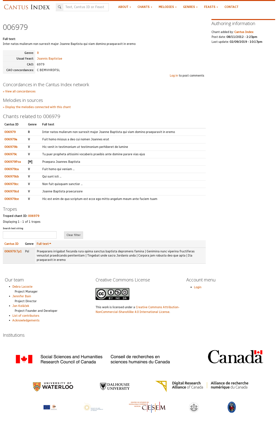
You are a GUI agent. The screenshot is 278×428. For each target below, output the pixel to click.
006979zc (11, 184)
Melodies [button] (167, 7)
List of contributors (25, 315)
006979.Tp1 (13, 251)
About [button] (123, 7)
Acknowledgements (26, 320)
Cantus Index (243, 32)
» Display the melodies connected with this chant (37, 107)
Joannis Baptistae (49, 58)
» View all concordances (19, 91)
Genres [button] (189, 7)
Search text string (13, 228)
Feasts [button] (210, 7)
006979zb (11, 176)
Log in (174, 75)
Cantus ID (11, 244)
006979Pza (12, 162)
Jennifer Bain (21, 296)
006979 (10, 132)
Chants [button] (143, 7)
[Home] (28, 5)
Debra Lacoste (22, 286)
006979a (10, 139)
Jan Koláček (20, 306)
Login (197, 287)
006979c (10, 154)
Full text (43, 244)
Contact (231, 7)
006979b (11, 147)
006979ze (11, 199)
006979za (11, 169)
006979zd (11, 191)
